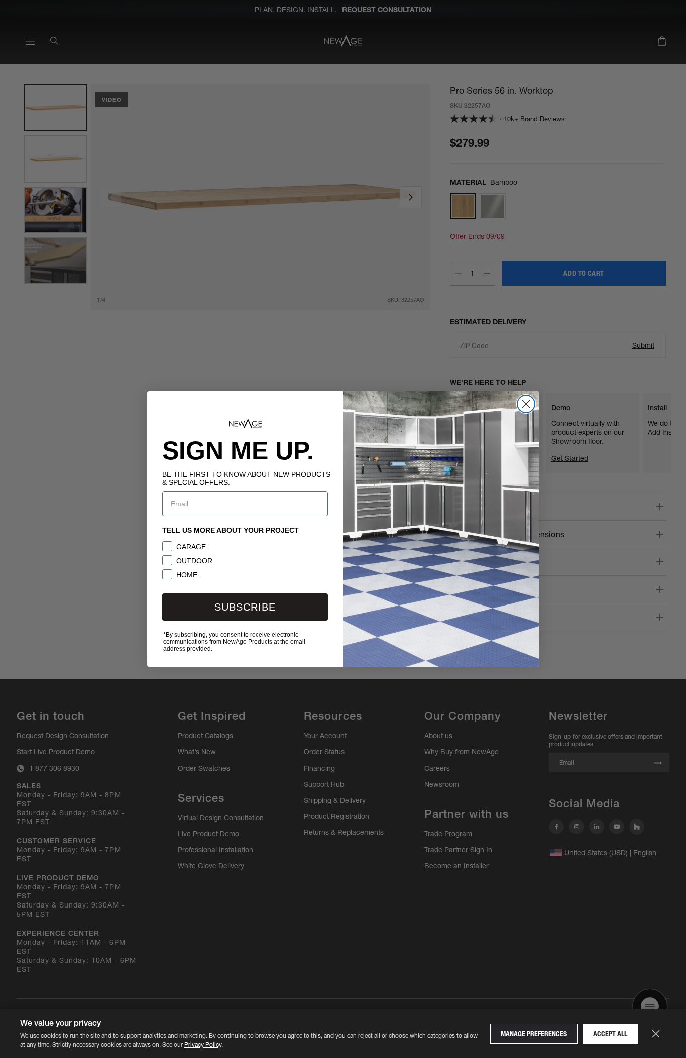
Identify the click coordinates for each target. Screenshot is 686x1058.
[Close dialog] (526, 404)
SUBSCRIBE (245, 607)
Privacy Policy (202, 1044)
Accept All (610, 1033)
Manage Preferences (534, 1033)
